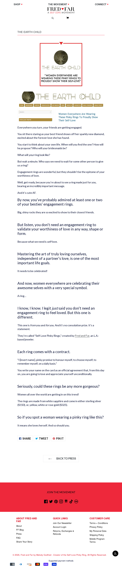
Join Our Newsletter (62, 523)
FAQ (18, 537)
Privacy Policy (96, 526)
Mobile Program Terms (97, 540)
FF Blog (20, 529)
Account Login (59, 526)
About (19, 525)
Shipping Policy (97, 534)
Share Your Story (24, 541)
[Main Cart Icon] (66, 18)
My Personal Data (98, 530)
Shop (19, 4)
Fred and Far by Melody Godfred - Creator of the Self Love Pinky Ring (53, 554)
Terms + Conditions (99, 523)
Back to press (66, 458)
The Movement (59, 4)
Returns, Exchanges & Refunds (63, 532)
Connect (102, 4)
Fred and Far (82, 335)
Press (19, 533)
